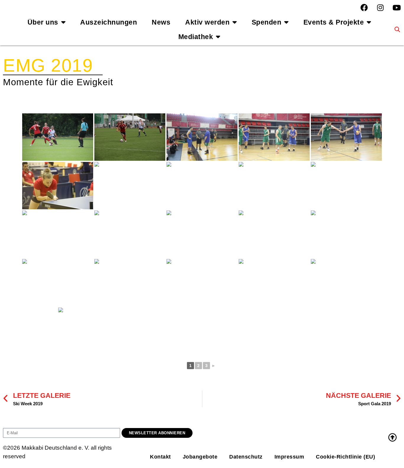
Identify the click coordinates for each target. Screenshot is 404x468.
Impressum (289, 457)
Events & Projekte (333, 22)
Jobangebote (200, 457)
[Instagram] (380, 7)
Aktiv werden (207, 22)
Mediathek (195, 37)
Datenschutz (246, 457)
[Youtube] (396, 7)
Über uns (43, 22)
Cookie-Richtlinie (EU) (345, 457)
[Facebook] (364, 7)
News (161, 22)
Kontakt (160, 457)
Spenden (267, 22)
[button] (397, 29)
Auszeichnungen (108, 22)
